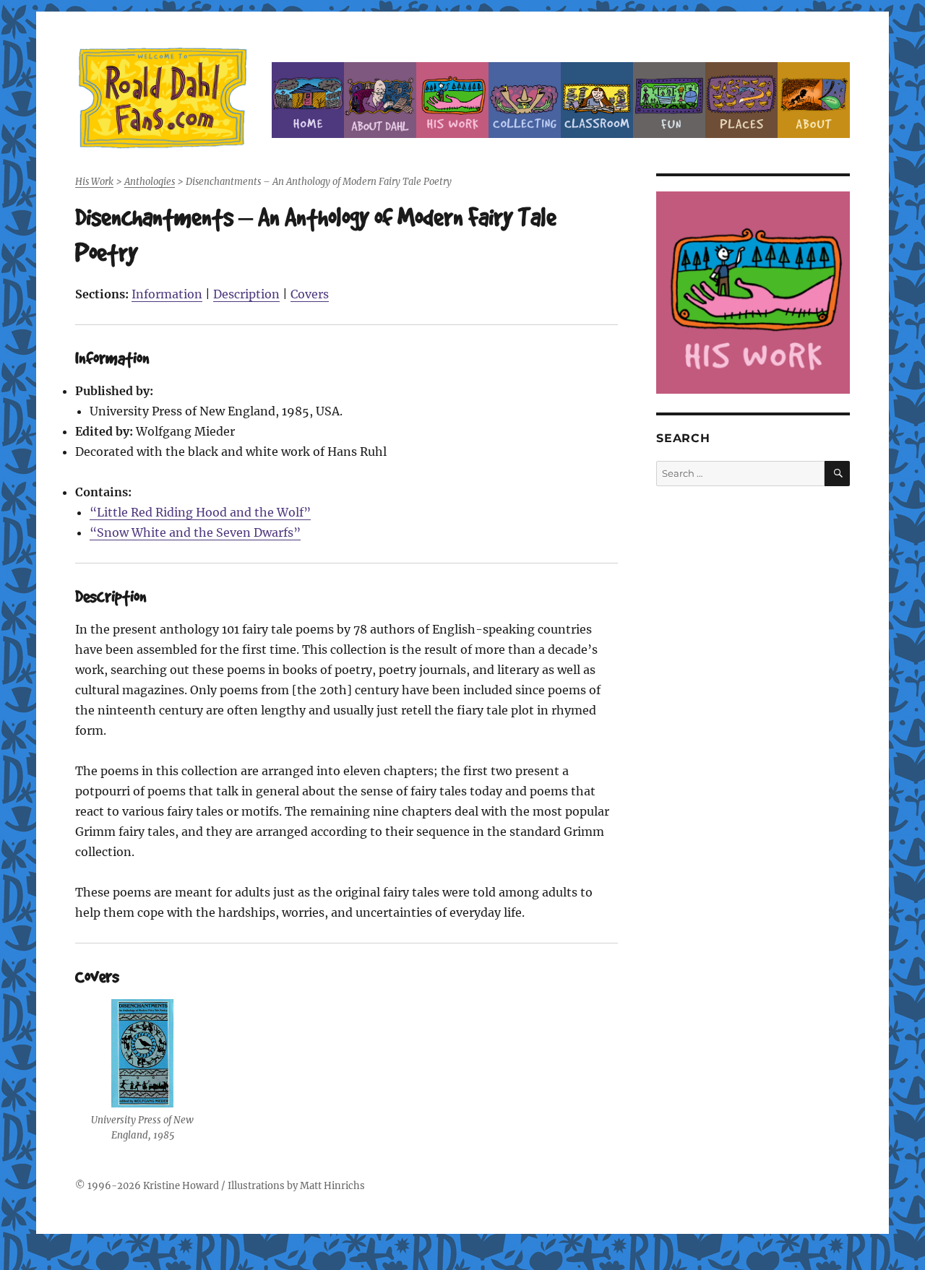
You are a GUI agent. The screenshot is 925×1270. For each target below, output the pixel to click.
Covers (310, 294)
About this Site (814, 100)
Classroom (597, 100)
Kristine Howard (181, 1186)
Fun (669, 100)
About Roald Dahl (380, 100)
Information (167, 294)
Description (246, 294)
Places (741, 100)
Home (308, 100)
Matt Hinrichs (332, 1186)
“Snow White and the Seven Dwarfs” (195, 532)
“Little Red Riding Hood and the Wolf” (200, 512)
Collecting (525, 100)
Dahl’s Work (452, 100)
